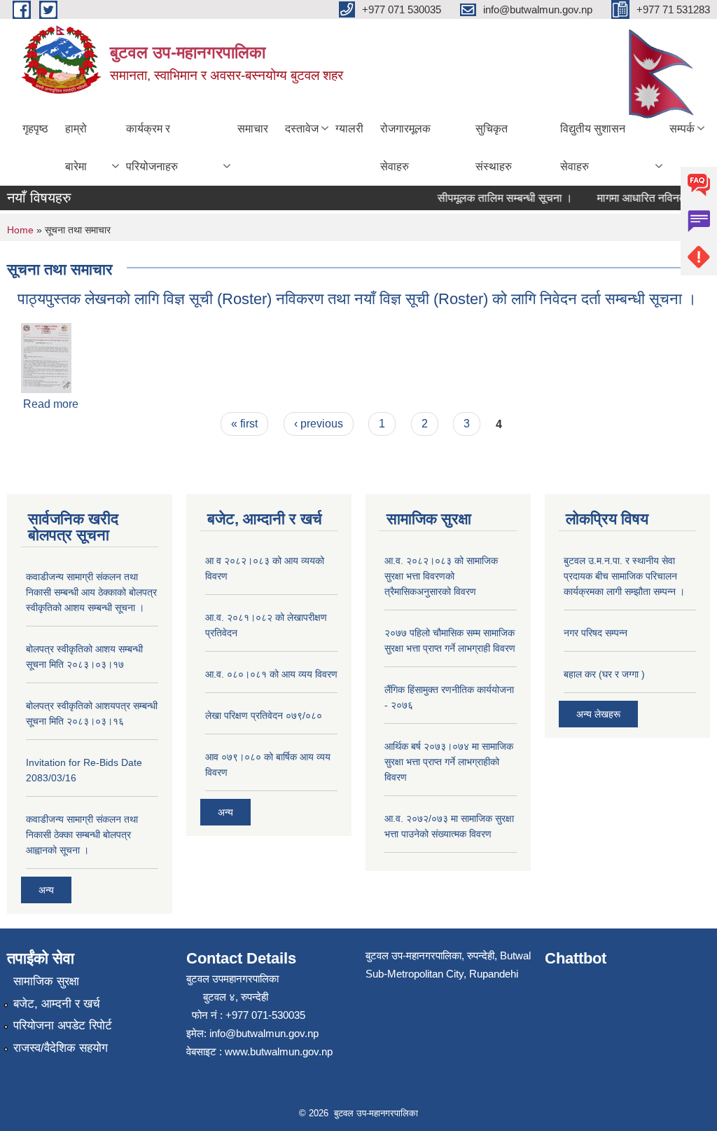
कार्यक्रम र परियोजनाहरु (152, 147)
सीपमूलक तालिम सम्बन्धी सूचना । (496, 198)
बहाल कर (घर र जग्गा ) (604, 674)
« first (244, 424)
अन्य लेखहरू (598, 714)
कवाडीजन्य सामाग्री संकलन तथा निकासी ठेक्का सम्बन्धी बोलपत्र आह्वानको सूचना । (82, 835)
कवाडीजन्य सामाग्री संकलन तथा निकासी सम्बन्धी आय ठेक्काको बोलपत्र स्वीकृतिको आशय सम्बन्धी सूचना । (91, 592)
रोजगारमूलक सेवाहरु (405, 147)
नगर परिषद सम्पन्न (595, 632)
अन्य (46, 890)
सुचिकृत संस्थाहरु (493, 147)
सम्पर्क (682, 129)
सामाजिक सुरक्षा (46, 981)
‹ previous (318, 424)
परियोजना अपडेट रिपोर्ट (62, 1025)
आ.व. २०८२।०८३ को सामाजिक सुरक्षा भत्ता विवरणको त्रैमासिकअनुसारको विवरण (441, 576)
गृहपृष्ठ (35, 129)
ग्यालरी (349, 129)
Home (20, 229)
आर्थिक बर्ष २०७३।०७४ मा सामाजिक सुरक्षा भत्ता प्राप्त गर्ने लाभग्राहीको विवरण (448, 762)
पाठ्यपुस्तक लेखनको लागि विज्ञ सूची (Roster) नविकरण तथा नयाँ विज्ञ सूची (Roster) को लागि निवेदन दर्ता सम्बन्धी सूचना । (357, 299)
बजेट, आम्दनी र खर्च (56, 1003)
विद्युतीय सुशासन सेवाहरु (592, 147)
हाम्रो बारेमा (76, 147)
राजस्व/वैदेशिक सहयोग (60, 1048)
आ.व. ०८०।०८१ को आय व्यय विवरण (271, 674)
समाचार (252, 129)
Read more (50, 404)
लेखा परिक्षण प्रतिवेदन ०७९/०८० (263, 715)
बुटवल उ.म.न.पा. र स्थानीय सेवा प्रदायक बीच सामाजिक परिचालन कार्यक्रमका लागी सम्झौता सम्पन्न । (624, 576)
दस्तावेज (302, 129)
